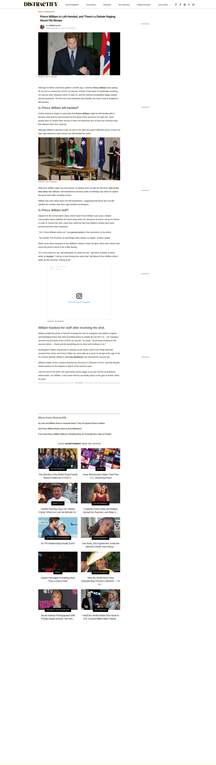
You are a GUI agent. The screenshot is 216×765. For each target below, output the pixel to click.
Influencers (123, 5)
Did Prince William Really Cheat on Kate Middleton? (60, 429)
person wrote (77, 232)
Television (91, 5)
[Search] (176, 4)
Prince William (99, 88)
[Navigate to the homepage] (41, 4)
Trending (107, 5)
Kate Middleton (76, 357)
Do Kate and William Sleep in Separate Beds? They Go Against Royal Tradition (71, 423)
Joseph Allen (55, 25)
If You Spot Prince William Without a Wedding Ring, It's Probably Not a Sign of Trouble (74, 434)
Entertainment (72, 5)
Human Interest (144, 5)
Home (40, 11)
